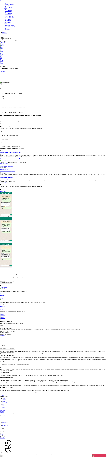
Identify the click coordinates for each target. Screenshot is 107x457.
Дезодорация (5, 23)
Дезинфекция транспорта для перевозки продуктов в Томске (11, 152)
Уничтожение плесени (8, 6)
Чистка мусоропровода (8, 7)
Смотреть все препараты (3, 287)
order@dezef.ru (2, 333)
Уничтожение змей (8, 20)
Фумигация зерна (7, 29)
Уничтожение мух (8, 14)
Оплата (3, 405)
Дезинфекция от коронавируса (9, 4)
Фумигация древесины (8, 28)
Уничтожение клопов (8, 11)
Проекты (3, 398)
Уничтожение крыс (8, 21)
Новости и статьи (4, 402)
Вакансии (3, 401)
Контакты (3, 407)
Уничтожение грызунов (8, 19)
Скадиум (7, 415)
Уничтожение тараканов (8, 15)
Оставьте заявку (4, 133)
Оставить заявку (2, 71)
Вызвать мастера (2, 335)
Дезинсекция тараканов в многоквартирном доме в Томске (11, 158)
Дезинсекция (5, 8)
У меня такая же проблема (4, 163)
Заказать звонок (2, 409)
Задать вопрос (2, 327)
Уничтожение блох (8, 9)
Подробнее (1, 298)
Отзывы (3, 404)
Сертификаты (4, 32)
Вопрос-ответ (4, 31)
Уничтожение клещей (8, 10)
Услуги (3, 397)
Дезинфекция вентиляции (9, 3)
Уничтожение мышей (8, 22)
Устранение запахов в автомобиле (10, 26)
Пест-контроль (7, 18)
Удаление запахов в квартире (9, 25)
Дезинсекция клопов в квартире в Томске (7, 164)
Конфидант (2, 295)
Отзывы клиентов (4, 33)
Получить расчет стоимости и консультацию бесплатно (6, 282)
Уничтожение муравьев (8, 13)
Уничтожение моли (8, 12)
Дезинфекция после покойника (9, 5)
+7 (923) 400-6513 (2, 42)
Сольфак (2, 300)
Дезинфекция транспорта (5, 424)
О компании (4, 406)
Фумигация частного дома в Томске (6, 177)
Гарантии (3, 403)
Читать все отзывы (3, 191)
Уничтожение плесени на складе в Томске (7, 171)
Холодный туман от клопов (9, 16)
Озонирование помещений (9, 24)
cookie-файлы (7, 454)
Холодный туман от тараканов (9, 17)
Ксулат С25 (2, 306)
